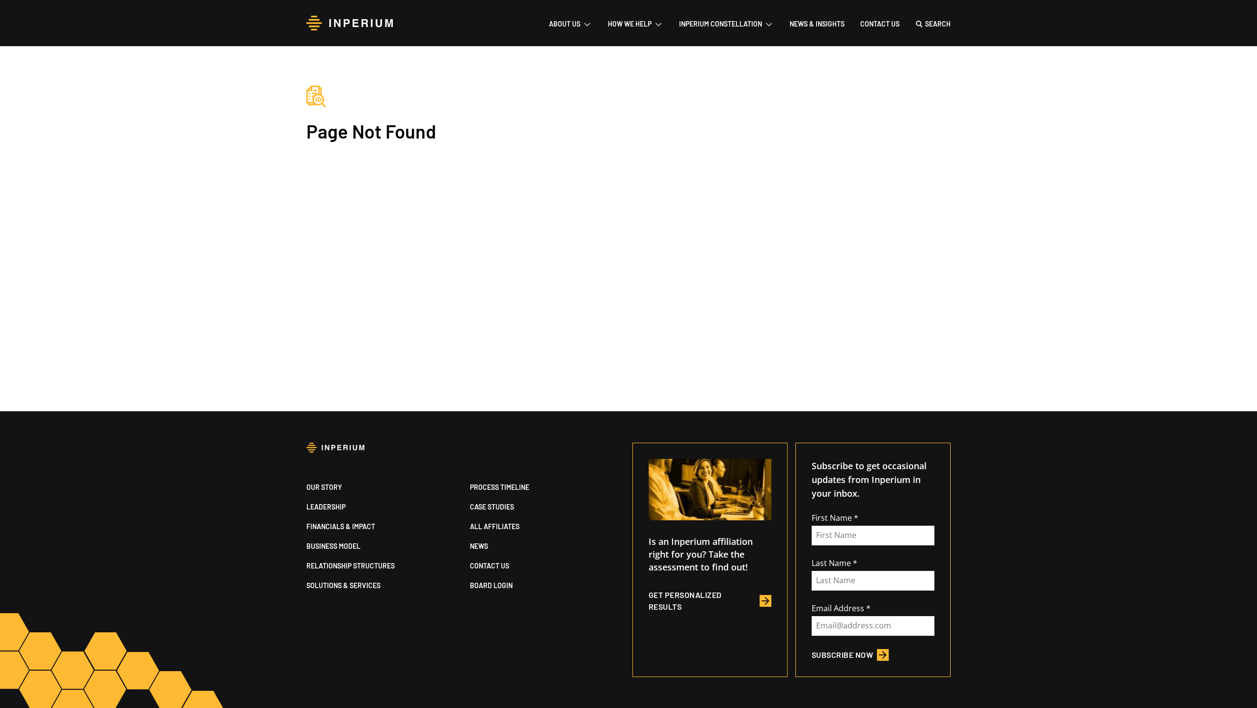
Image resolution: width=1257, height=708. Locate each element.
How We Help (630, 24)
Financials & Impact (340, 526)
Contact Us (880, 24)
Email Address (838, 608)
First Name (832, 517)
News (479, 546)
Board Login (491, 585)
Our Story (324, 487)
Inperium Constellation (720, 24)
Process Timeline (499, 487)
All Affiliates (494, 526)
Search (938, 24)
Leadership (326, 507)
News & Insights (817, 24)
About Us (564, 24)
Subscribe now (842, 654)
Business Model (333, 546)
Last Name (831, 563)
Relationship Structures (350, 566)
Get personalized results (685, 600)
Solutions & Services (343, 585)
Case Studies (492, 507)
